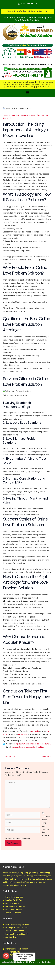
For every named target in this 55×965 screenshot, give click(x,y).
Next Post (48, 756)
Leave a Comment (11, 115)
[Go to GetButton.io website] (6, 962)
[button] (27, 93)
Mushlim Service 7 (28, 115)
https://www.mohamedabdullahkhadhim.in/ (32, 744)
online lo (35, 731)
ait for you (22, 734)
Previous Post (8, 756)
